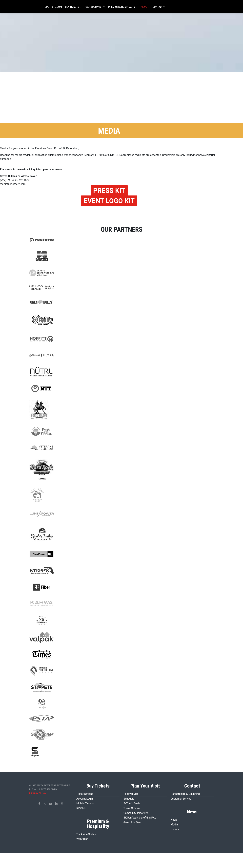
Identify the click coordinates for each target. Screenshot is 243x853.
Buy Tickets (72, 7)
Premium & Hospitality (121, 7)
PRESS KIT (109, 190)
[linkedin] (56, 803)
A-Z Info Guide (131, 803)
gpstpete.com (53, 7)
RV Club (80, 808)
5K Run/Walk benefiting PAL (139, 817)
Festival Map (131, 793)
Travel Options (131, 808)
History (175, 829)
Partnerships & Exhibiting (185, 793)
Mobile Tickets (85, 803)
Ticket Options (84, 793)
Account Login (84, 798)
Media (174, 824)
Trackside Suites (86, 834)
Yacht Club (82, 839)
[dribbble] (62, 803)
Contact (158, 7)
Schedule (128, 798)
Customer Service (181, 798)
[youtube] (50, 803)
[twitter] (44, 803)
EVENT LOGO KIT (109, 201)
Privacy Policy (37, 793)
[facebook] (39, 803)
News (144, 7)
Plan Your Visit (93, 7)
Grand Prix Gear (132, 822)
